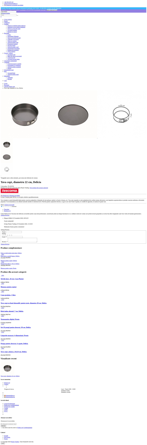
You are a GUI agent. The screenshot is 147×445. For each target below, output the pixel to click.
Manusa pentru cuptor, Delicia (9, 260)
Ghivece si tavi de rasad (13, 28)
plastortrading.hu (10, 397)
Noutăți (6, 436)
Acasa (5, 83)
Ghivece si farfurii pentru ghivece (16, 25)
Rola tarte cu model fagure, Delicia (10, 256)
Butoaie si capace (12, 31)
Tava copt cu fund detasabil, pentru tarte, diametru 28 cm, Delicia (24, 303)
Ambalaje (10, 77)
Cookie (6, 408)
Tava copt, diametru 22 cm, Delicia (10, 376)
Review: (5, 241)
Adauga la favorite (9, 204)
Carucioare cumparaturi (10, 61)
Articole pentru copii (13, 47)
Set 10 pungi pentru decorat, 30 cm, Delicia (16, 327)
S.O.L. (6, 411)
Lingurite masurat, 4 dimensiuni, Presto (14, 335)
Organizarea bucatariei (13, 48)
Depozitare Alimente (13, 36)
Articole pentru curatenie (14, 67)
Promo (6, 21)
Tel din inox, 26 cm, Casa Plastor (12, 279)
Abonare (3, 426)
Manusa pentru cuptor (9, 287)
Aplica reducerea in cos (52, 10)
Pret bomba (7, 437)
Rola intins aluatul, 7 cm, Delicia (12, 311)
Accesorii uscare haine (13, 59)
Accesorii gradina (12, 30)
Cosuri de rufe (11, 57)
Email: (4, 237)
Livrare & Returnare (9, 403)
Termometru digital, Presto (10, 319)
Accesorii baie (11, 73)
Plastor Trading (15, 441)
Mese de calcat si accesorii (14, 56)
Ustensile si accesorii (13, 39)
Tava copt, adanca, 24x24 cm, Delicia (14, 352)
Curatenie (6, 62)
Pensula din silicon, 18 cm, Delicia (10, 263)
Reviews (7, 211)
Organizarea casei (9, 70)
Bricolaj (9, 79)
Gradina (6, 24)
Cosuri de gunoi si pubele (14, 64)
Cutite (9, 35)
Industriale (7, 76)
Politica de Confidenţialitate (11, 405)
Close (2, 443)
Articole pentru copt (12, 42)
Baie (5, 71)
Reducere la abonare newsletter (13, 5)
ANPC (6, 409)
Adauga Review (5, 215)
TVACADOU (8, 19)
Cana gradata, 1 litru (8, 295)
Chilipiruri (7, 22)
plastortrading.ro (10, 395)
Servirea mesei (11, 45)
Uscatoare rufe (11, 54)
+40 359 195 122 (8, 2)
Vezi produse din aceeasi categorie (39, 188)
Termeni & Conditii (9, 406)
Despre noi (7, 382)
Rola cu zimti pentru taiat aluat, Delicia (11, 253)
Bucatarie (6, 33)
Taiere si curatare (12, 41)
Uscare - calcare (8, 53)
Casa (5, 80)
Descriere (6, 209)
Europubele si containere (14, 65)
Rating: (4, 233)
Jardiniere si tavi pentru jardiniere (16, 27)
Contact (6, 384)
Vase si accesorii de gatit (14, 38)
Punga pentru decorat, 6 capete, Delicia (14, 343)
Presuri (9, 68)
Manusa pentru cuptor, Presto (8, 268)
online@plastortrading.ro (10, 3)
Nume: (4, 232)
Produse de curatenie (13, 50)
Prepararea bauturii (12, 44)
